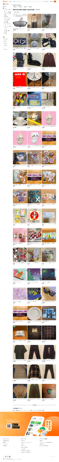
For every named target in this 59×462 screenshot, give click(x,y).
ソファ (28, 410)
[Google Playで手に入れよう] (16, 427)
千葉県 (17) (25, 6)
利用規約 (41, 440)
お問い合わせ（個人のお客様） (25, 450)
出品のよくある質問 (24, 447)
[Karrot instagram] (5, 456)
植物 (40, 410)
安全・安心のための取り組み (44, 445)
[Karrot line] (9, 456)
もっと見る (34, 405)
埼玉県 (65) (30, 6)
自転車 (14, 410)
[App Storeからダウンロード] (15, 425)
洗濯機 (43, 410)
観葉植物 (17, 410)
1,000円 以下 (5, 43)
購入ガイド (22, 445)
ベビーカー (35, 410)
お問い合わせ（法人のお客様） (25, 452)
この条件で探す (5, 49)
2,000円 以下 (5, 45)
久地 (10, 1)
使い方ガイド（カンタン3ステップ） (26, 442)
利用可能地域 (5, 445)
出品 (54, 1)
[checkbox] (16, 12)
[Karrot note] (3, 456)
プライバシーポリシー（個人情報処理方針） (46, 442)
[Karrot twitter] (7, 456)
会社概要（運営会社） (6, 440)
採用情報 (4, 442)
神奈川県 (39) (20, 6)
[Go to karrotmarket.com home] (5, 1)
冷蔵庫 (31, 410)
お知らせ (51, 1)
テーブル (21, 410)
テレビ (25, 410)
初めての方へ (23, 440)
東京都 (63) (15, 6)
